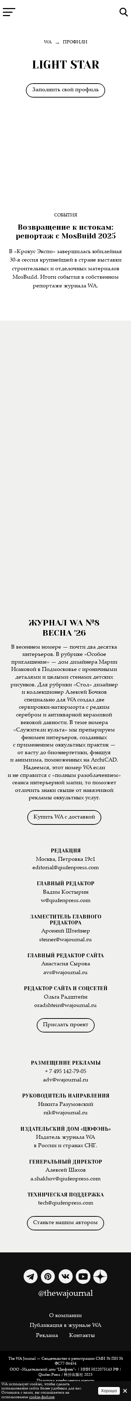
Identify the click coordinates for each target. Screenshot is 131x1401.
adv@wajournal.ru (65, 1080)
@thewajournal (65, 1293)
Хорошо (109, 1390)
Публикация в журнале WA (65, 1326)
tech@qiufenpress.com (65, 1203)
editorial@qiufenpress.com (65, 868)
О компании (65, 1316)
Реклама (47, 1336)
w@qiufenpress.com (65, 901)
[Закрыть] (125, 1391)
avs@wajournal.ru (65, 973)
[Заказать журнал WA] (66, 406)
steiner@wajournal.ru (65, 940)
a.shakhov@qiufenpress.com (65, 1179)
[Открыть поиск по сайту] (124, 12)
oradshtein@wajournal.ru (65, 1006)
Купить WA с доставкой (64, 817)
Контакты (82, 1336)
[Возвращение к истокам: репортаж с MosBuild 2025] (66, 164)
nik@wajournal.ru (66, 1113)
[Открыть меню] (9, 12)
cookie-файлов (41, 1397)
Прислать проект (65, 1025)
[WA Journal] (66, 12)
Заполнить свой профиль (65, 90)
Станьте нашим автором (65, 1223)
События (65, 215)
